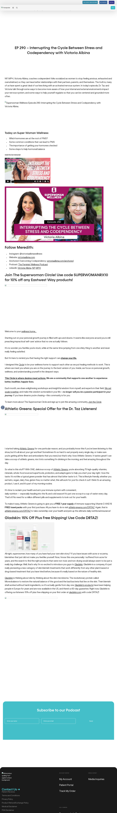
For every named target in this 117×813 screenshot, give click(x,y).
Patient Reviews (8, 792)
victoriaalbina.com (26, 257)
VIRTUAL (112, 2)
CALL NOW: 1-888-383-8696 (90, 2)
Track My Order (67, 791)
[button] (3, 407)
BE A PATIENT (103, 2)
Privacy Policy (7, 799)
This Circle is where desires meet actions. (25, 378)
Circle (21, 364)
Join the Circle (94, 402)
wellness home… (28, 331)
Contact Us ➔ (11, 789)
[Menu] (13, 8)
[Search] (17, 8)
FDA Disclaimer (8, 810)
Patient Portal (66, 785)
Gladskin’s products (84, 585)
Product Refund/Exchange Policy (15, 803)
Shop (113, 7)
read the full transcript (13, 155)
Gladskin (79, 564)
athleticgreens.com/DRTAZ (82, 507)
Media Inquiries (96, 779)
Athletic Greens (27, 448)
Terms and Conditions (11, 795)
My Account (65, 779)
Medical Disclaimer (9, 806)
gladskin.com (75, 592)
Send (91, 721)
